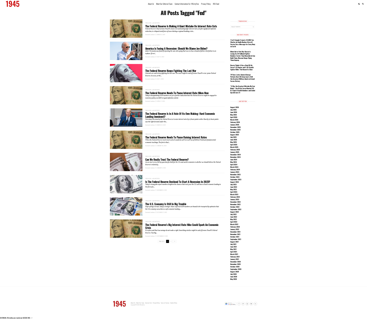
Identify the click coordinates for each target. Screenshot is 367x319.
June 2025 (233, 140)
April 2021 (233, 252)
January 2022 (234, 229)
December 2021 (235, 232)
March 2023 (234, 194)
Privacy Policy (206, 3)
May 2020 (233, 279)
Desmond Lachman (150, 34)
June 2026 (233, 112)
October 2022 (234, 207)
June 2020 (233, 277)
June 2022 (233, 217)
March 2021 (234, 254)
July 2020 (233, 274)
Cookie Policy (173, 303)
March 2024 (234, 167)
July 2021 (233, 244)
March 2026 (234, 120)
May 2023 (233, 189)
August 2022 (234, 212)
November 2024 (235, 157)
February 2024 (235, 169)
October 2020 (234, 267)
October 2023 (234, 177)
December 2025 (235, 127)
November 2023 (235, 174)
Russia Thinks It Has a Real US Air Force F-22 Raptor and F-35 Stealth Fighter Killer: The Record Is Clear (242, 67)
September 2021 (235, 239)
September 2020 (235, 269)
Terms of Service (165, 303)
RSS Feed (216, 3)
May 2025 (233, 142)
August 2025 (234, 135)
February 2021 (235, 257)
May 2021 (233, 249)
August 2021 (234, 242)
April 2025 (233, 145)
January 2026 (234, 125)
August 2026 (234, 107)
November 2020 (235, 264)
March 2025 (234, 147)
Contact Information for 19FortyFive (187, 3)
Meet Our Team (140, 303)
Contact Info (148, 303)
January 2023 (234, 199)
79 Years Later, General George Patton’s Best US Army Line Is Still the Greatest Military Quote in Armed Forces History (242, 78)
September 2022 (235, 209)
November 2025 (235, 130)
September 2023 (235, 179)
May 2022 (233, 219)
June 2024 (233, 159)
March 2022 (234, 224)
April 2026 (233, 117)
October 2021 (234, 237)
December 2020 (235, 262)
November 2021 (235, 234)
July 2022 (233, 214)
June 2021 (233, 247)
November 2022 (235, 204)
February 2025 (235, 149)
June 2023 (233, 187)
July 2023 (233, 184)
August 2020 (234, 272)
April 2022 (233, 222)
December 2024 (235, 154)
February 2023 (235, 197)
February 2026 (235, 122)
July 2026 (233, 110)
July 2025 (233, 137)
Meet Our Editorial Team (164, 3)
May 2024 (233, 162)
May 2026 (233, 115)
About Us (151, 3)
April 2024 (233, 164)
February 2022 (235, 227)
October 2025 (234, 132)
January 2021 (234, 259)
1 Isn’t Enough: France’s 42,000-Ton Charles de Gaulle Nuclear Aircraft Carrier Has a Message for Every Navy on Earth (242, 43)
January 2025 (234, 152)
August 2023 (234, 182)
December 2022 (235, 202)
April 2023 (233, 192)
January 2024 (234, 172)
